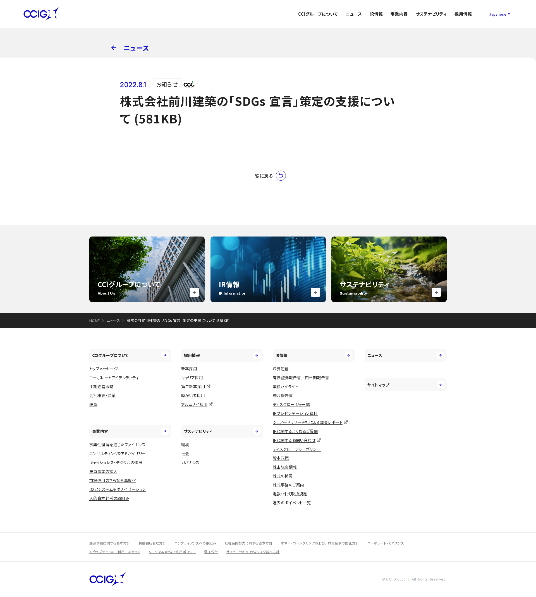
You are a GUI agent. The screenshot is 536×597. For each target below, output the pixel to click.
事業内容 (399, 14)
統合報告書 (283, 395)
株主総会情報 (285, 467)
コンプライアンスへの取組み (195, 543)
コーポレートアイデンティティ (114, 377)
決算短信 (281, 368)
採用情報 (463, 14)
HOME (94, 320)
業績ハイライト (285, 386)
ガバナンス (190, 462)
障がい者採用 (193, 395)
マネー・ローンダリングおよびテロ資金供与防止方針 (320, 543)
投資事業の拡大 (103, 471)
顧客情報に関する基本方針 (109, 543)
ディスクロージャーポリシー (296, 449)
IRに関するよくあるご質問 (295, 431)
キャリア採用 (192, 377)
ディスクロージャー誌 (291, 404)
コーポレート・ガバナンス (385, 543)
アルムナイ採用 (194, 404)
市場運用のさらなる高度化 (112, 480)
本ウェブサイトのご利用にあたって (114, 551)
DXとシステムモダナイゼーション (117, 489)
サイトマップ (378, 385)
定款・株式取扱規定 (290, 493)
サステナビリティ (431, 14)
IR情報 (376, 14)
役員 (93, 404)
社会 (185, 453)
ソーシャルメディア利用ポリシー (172, 551)
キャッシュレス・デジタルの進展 (115, 462)
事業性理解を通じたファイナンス (117, 444)
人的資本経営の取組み (109, 498)
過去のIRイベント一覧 (292, 502)
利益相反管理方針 (152, 543)
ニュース (354, 14)
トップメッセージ (103, 368)
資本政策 (281, 458)
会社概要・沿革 (102, 395)
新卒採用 (189, 368)
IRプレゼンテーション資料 (295, 413)
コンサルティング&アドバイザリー (117, 453)
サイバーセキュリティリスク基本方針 (253, 551)
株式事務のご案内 (288, 485)
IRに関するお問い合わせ (294, 440)
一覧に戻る (261, 175)
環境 (185, 444)
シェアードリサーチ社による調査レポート (308, 422)
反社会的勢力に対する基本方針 (248, 543)
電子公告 (211, 551)
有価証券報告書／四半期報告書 (301, 377)
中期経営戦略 (101, 386)
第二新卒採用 (193, 386)
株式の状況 (283, 476)
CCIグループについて (318, 14)
